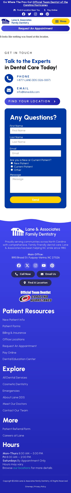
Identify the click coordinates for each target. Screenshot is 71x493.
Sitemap (29, 486)
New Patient (21, 163)
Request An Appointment (20, 346)
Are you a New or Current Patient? (30, 160)
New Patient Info (14, 320)
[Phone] (9, 78)
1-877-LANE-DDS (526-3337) (34, 80)
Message (15, 174)
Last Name (16, 137)
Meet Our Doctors (15, 404)
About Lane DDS (14, 397)
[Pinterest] (47, 14)
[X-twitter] (27, 265)
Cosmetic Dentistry (15, 384)
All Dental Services (15, 377)
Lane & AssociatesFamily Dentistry (42, 232)
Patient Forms (11, 326)
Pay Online (9, 352)
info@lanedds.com (28, 92)
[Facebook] (23, 14)
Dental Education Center (19, 359)
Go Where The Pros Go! (35, 3)
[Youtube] (41, 14)
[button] (61, 21)
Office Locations (14, 339)
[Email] (9, 90)
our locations (21, 468)
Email (23, 88)
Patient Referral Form (16, 429)
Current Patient (23, 166)
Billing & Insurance (14, 333)
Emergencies (11, 391)
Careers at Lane (13, 435)
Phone (23, 76)
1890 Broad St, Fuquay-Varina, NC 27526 (36, 257)
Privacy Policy (40, 486)
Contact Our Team (15, 410)
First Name (16, 125)
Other (17, 169)
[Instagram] (35, 14)
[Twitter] (29, 14)
